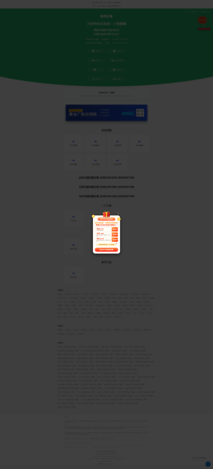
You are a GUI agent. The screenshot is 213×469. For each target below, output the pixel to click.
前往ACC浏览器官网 (106, 249)
